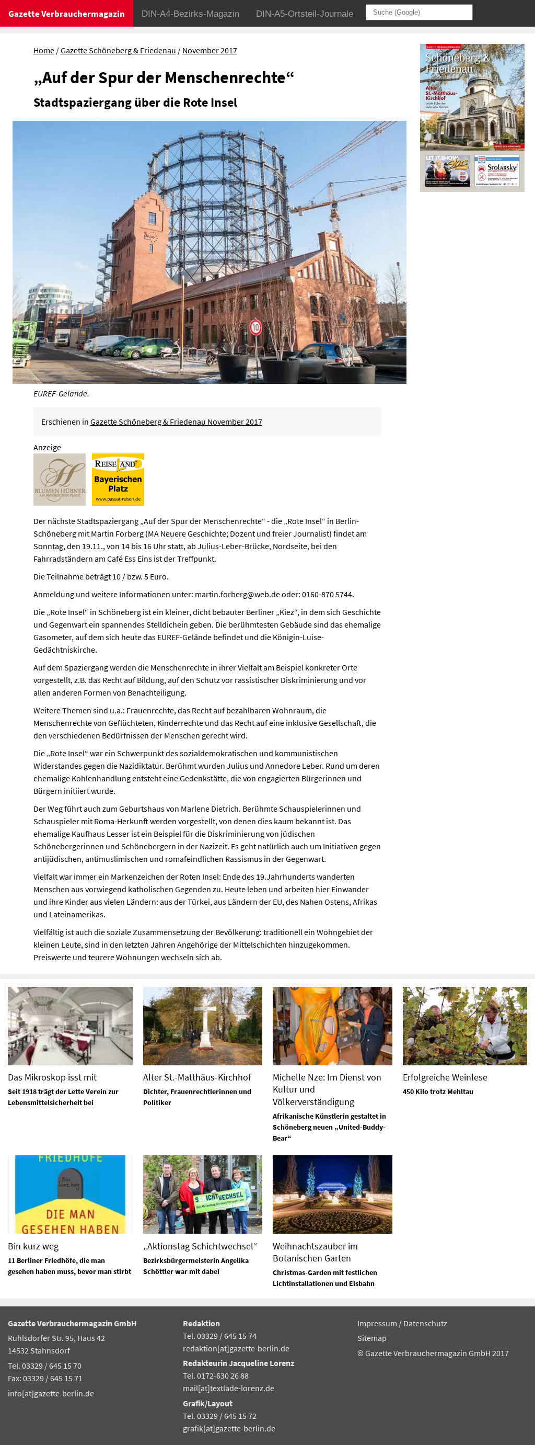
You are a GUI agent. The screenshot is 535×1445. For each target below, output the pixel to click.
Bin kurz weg (33, 1246)
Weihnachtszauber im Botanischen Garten (315, 1252)
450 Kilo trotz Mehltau (438, 1091)
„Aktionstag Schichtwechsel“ (200, 1246)
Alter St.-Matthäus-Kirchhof (197, 1077)
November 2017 (209, 50)
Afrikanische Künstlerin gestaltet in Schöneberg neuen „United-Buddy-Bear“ (329, 1127)
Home (43, 50)
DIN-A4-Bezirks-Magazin (190, 14)
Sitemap (372, 1338)
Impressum (378, 1323)
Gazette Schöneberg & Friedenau (118, 50)
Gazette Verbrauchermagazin (66, 13)
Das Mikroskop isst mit (52, 1077)
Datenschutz (425, 1323)
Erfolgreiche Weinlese (445, 1077)
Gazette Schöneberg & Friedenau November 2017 (176, 421)
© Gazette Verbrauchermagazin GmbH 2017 (433, 1353)
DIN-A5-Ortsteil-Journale (304, 14)
